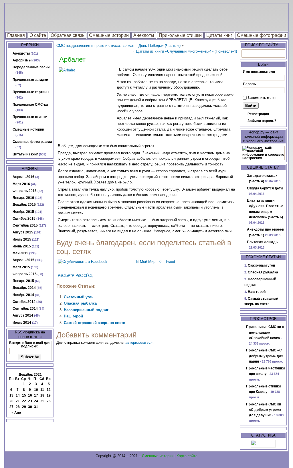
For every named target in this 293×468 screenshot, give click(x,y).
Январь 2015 (23, 281)
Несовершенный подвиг (86, 310)
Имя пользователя (259, 71)
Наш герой (73, 316)
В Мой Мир (145, 261)
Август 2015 (23, 232)
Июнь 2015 (22, 246)
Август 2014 (23, 315)
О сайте (37, 35)
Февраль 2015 (25, 274)
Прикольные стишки (180, 35)
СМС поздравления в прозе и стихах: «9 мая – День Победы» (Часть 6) (118, 45)
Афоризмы (22, 60)
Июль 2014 (22, 323)
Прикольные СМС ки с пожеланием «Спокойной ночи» (265, 332)
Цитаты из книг (25, 154)
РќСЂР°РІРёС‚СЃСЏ (75, 275)
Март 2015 (21, 267)
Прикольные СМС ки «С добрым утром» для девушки (263, 409)
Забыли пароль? (262, 121)
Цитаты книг (219, 35)
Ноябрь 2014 (23, 295)
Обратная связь (67, 35)
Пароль (249, 84)
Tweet (170, 261)
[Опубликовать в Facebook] (82, 261)
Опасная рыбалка (80, 303)
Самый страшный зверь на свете (94, 323)
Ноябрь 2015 (23, 212)
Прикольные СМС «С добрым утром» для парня (264, 355)
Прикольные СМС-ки (30, 105)
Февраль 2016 (25, 191)
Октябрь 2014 (24, 302)
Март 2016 (21, 184)
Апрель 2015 (23, 260)
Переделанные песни (31, 67)
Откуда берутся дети (265, 188)
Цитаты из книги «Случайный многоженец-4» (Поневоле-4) (186, 51)
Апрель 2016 (23, 177)
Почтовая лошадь (262, 242)
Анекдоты (143, 35)
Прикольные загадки (30, 80)
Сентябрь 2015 (25, 225)
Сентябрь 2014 (25, 309)
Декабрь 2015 (24, 205)
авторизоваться (139, 342)
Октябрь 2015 (24, 219)
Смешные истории (109, 35)
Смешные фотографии (261, 35)
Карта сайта (187, 456)
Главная (16, 35)
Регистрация (258, 114)
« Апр (16, 412)
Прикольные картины (31, 92)
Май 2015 (20, 253)
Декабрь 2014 (24, 288)
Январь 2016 (23, 198)
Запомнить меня (262, 98)
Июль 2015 (22, 239)
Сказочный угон (79, 297)
